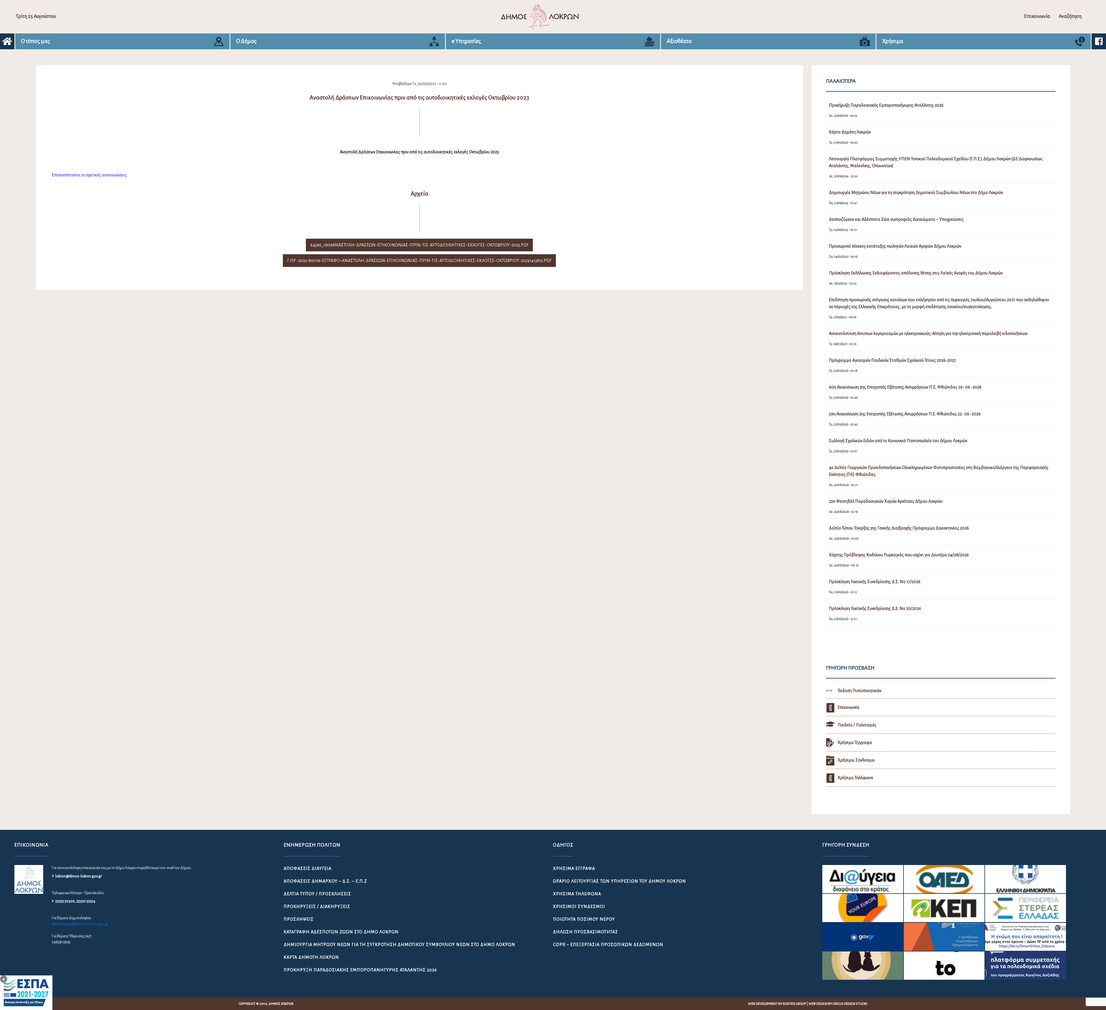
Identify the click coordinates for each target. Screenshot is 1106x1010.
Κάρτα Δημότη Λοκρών (311, 957)
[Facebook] (1099, 41)
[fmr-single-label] (862, 879)
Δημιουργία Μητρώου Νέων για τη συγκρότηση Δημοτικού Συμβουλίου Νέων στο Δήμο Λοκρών (399, 944)
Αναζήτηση (1070, 16)
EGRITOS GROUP (794, 1004)
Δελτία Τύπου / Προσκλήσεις (317, 894)
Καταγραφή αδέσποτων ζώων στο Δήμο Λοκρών (341, 932)
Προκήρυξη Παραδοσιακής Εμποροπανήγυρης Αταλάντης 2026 (360, 970)
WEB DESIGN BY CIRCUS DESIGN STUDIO (837, 1004)
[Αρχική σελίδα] (7, 41)
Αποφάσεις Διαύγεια (308, 868)
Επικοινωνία (1037, 16)
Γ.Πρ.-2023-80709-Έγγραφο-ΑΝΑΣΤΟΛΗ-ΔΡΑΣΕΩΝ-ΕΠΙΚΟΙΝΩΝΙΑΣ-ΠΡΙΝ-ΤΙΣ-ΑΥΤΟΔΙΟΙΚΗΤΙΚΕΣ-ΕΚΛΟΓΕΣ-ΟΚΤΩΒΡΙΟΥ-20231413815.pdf (419, 260)
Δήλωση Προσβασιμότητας (585, 932)
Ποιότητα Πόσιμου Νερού (584, 919)
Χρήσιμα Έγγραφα (574, 868)
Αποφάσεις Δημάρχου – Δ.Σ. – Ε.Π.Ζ (325, 881)
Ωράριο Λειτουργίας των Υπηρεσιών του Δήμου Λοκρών (619, 881)
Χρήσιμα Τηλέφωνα (577, 894)
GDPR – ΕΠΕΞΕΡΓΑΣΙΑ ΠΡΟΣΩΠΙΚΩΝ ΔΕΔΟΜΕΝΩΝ (608, 944)
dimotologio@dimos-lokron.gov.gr (80, 924)
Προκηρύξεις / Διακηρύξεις (317, 906)
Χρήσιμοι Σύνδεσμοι (579, 906)
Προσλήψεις (299, 919)
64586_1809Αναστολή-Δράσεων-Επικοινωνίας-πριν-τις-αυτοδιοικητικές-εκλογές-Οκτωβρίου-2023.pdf (419, 245)
